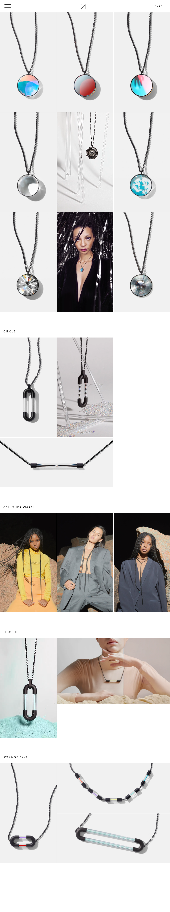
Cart (158, 6)
